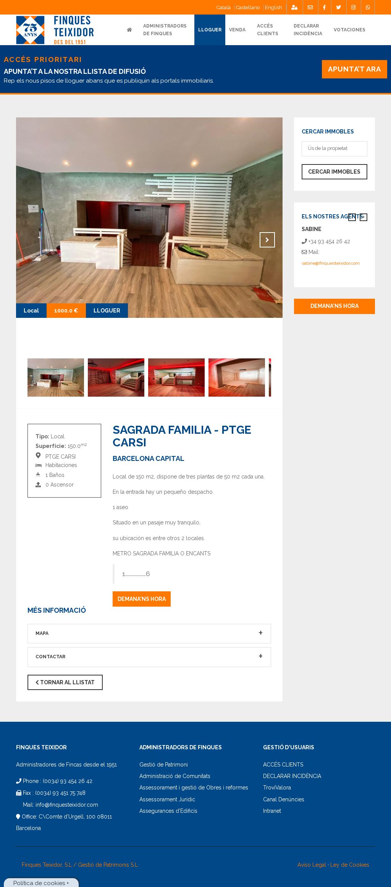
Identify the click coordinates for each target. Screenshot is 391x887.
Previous (31, 239)
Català (224, 7)
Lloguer (209, 30)
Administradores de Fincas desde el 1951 (66, 765)
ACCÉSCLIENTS (267, 29)
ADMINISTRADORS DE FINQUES (165, 29)
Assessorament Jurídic (167, 799)
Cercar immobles (334, 172)
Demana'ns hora (142, 599)
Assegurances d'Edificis (168, 811)
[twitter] (338, 7)
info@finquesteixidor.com (67, 805)
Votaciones (349, 30)
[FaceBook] (324, 7)
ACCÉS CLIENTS (283, 765)
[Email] (310, 7)
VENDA (237, 30)
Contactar (50, 656)
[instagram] (353, 7)
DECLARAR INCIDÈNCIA (292, 776)
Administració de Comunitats (174, 776)
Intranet (272, 811)
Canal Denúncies (283, 799)
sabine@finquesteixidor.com (331, 263)
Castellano (248, 7)
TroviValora (277, 787)
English (273, 7)
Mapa (42, 633)
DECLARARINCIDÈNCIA (308, 29)
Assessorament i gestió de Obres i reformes (193, 787)
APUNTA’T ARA (354, 69)
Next (267, 239)
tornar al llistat (67, 682)
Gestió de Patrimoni (163, 765)
